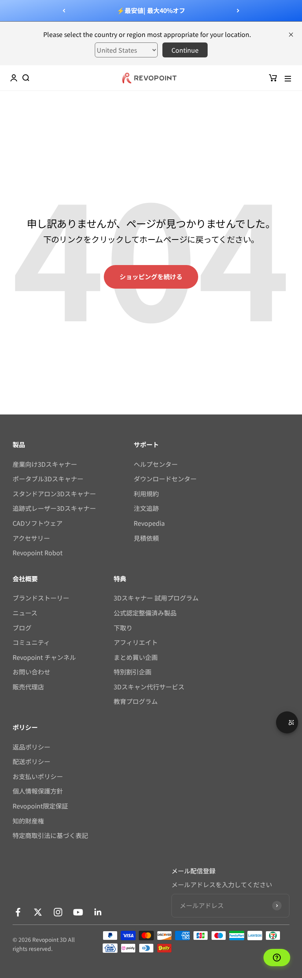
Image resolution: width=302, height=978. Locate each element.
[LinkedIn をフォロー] (98, 912)
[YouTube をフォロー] (78, 912)
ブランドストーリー (41, 597)
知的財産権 (28, 820)
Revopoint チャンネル (44, 657)
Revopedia (149, 523)
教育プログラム (136, 701)
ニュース (25, 612)
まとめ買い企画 (136, 657)
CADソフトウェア (38, 523)
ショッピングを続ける (151, 276)
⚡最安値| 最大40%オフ (151, 10)
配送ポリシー (31, 761)
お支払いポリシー (38, 776)
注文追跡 (146, 508)
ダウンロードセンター (165, 478)
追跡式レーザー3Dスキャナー (54, 508)
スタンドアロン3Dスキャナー (54, 493)
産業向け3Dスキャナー (45, 464)
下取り (123, 627)
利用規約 (146, 493)
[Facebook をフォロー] (18, 912)
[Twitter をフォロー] (38, 912)
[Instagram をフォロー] (58, 912)
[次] (238, 11)
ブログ (22, 627)
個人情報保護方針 (38, 791)
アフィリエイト (136, 642)
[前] (64, 11)
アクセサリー (31, 538)
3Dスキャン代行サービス (149, 686)
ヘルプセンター (156, 464)
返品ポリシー (31, 746)
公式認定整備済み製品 (145, 612)
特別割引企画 (132, 671)
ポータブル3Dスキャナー (48, 478)
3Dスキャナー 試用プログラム (156, 597)
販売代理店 (28, 686)
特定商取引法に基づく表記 (50, 835)
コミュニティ (31, 642)
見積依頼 (146, 538)
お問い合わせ (31, 671)
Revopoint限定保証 (40, 805)
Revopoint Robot (38, 552)
